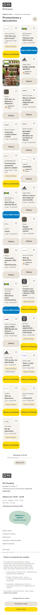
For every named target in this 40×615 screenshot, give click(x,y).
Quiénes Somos (7, 530)
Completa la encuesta (19, 520)
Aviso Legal (6, 549)
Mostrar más (20, 462)
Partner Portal (7, 537)
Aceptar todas (21, 609)
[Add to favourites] (16, 28)
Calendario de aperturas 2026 (13, 506)
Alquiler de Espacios (9, 543)
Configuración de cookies (21, 598)
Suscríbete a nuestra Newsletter (12, 540)
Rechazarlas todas (21, 604)
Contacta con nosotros (9, 534)
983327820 (6, 491)
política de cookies (10, 593)
